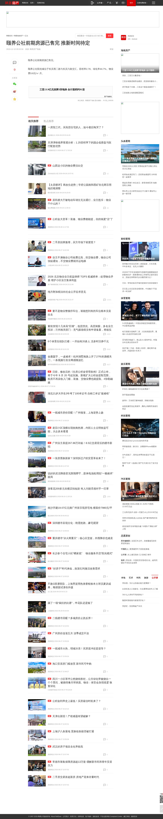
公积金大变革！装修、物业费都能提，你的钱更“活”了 (82, 219)
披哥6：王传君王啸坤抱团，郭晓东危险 (138, 400)
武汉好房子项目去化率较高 (67, 746)
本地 (123, 578)
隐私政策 (96, 816)
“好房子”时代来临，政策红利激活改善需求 (76, 568)
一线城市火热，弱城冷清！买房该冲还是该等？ (79, 648)
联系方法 (73, 816)
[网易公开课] (100, 2)
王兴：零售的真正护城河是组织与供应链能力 (140, 283)
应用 (31, 3)
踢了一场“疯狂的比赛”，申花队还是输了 (70, 603)
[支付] (117, 2)
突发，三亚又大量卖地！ (132, 75)
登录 (131, 3)
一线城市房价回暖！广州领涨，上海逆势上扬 (77, 412)
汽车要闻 (125, 479)
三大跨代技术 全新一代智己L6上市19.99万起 (140, 512)
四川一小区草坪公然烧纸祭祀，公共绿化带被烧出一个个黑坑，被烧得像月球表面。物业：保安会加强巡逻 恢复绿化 (80, 682)
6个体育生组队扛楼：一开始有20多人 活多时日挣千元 (78, 341)
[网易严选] (109, 2)
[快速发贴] (15, 63)
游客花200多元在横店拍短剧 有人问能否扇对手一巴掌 (78, 488)
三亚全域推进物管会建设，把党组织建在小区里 (140, 81)
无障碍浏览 (41, 3)
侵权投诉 (134, 816)
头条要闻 (125, 141)
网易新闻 (131, 36)
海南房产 (125, 50)
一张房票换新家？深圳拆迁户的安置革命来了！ (79, 458)
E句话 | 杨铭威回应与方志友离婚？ (136, 389)
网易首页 (25, 3)
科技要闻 (125, 415)
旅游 (146, 578)
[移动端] (92, 2)
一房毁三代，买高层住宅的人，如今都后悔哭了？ (76, 127)
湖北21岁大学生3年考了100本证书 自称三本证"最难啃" (79, 393)
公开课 (155, 578)
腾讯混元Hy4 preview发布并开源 (135, 441)
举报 (111, 49)
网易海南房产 (18, 36)
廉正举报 (127, 816)
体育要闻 (125, 298)
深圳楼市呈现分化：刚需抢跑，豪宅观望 (75, 523)
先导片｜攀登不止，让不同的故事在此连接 (139, 626)
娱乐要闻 (125, 364)
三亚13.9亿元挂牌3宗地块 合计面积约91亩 (62, 89)
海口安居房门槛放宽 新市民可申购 (71, 663)
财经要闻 (125, 239)
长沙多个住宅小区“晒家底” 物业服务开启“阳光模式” (82, 553)
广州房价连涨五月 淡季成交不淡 (70, 633)
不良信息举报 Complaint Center (111, 816)
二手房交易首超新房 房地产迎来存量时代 (75, 777)
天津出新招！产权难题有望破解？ (71, 716)
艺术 (131, 578)
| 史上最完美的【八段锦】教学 (136, 555)
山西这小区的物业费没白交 (67, 165)
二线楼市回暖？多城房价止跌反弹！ (72, 618)
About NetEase (56, 816)
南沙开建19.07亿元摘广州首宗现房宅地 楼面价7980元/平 (80, 507)
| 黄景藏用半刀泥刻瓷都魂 (135, 549)
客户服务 (88, 816)
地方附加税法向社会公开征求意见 (67, 291)
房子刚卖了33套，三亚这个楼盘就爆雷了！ (139, 87)
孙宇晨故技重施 (128, 395)
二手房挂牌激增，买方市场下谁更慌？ (74, 242)
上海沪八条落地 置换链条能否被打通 (73, 731)
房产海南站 (108, 96)
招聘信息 (81, 816)
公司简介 (66, 816)
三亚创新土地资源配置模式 (133, 93)
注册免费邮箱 (141, 3)
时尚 (139, 578)
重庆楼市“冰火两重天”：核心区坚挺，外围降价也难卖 (82, 538)
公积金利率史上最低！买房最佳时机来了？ (76, 701)
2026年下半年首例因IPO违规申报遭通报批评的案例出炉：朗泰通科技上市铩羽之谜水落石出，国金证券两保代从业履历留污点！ (140, 274)
